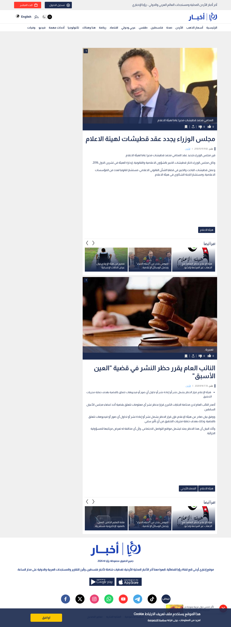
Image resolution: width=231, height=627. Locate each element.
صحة (169, 27)
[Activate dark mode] (47, 17)
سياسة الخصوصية (157, 620)
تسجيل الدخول (57, 5)
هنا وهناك (89, 27)
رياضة (102, 27)
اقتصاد (114, 27)
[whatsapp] (108, 599)
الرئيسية (211, 27)
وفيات (31, 27)
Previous (93, 243)
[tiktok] (152, 599)
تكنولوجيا (73, 27)
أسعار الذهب (194, 27)
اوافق (46, 617)
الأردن (179, 27)
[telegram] (137, 599)
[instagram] (94, 599)
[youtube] (123, 599)
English (26, 16)
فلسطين (157, 27)
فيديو (42, 27)
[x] (79, 599)
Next (87, 243)
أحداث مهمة (56, 27)
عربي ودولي (128, 27)
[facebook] (65, 599)
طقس (143, 27)
